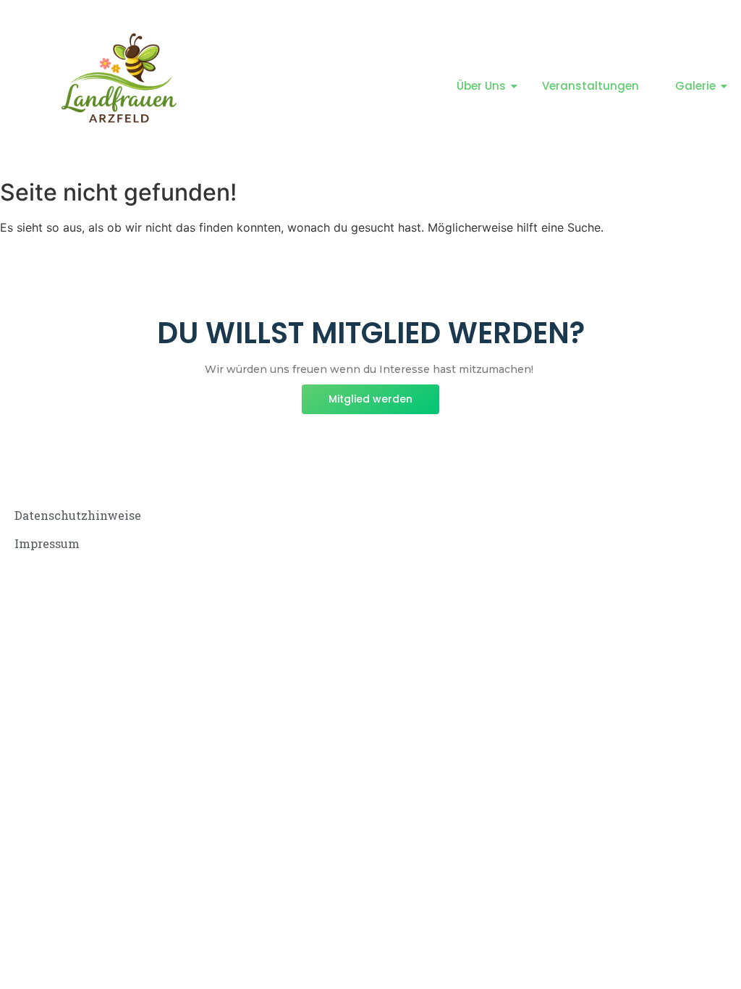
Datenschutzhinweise (77, 515)
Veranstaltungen (590, 85)
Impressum (47, 543)
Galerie (695, 85)
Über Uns (481, 85)
